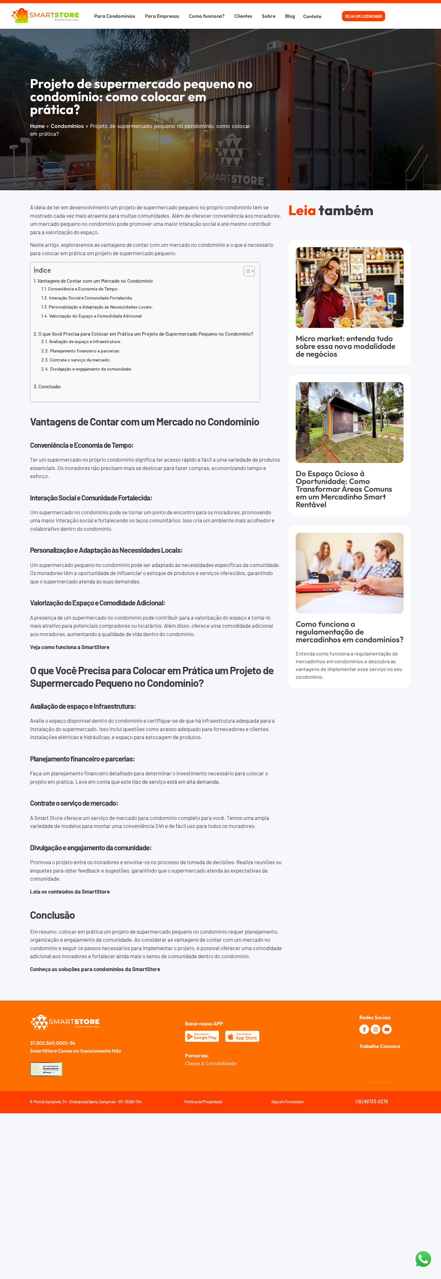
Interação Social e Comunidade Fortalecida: (91, 297)
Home (37, 126)
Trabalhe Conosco (379, 1046)
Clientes (243, 16)
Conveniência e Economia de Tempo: (83, 288)
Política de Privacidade (203, 1101)
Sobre (268, 16)
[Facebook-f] (364, 1029)
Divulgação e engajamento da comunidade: (91, 369)
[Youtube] (387, 1029)
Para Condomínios (114, 16)
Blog (290, 16)
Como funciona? (207, 16)
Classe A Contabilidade (211, 1063)
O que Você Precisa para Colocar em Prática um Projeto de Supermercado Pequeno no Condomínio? (145, 334)
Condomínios (67, 126)
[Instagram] (375, 1029)
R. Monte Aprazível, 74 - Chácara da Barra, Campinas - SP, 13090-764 (86, 1101)
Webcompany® (379, 1083)
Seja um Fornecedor (287, 1101)
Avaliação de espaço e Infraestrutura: (85, 341)
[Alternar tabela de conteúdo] (246, 271)
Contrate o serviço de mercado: (80, 359)
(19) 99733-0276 (372, 1101)
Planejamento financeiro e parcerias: (85, 350)
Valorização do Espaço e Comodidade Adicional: (96, 316)
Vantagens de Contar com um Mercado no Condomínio (95, 281)
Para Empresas (162, 16)
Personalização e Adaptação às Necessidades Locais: (101, 306)
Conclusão (49, 386)
